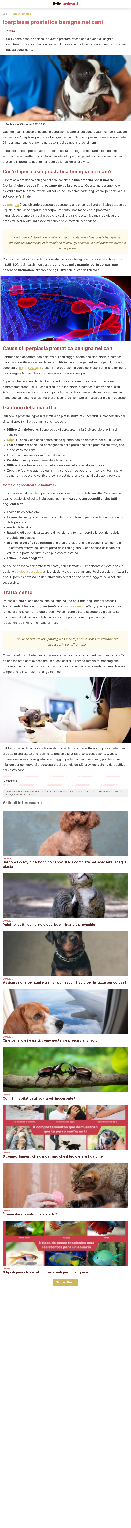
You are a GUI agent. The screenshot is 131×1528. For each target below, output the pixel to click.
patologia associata (28, 571)
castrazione (72, 606)
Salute (6, 14)
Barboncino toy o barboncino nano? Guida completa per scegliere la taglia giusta (65, 864)
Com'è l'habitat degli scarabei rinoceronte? (39, 1098)
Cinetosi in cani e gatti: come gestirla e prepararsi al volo (50, 1040)
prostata (13, 204)
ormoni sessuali (30, 367)
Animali (7, 858)
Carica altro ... (65, 1282)
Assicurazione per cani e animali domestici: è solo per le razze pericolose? (64, 982)
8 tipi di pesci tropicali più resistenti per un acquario (46, 1272)
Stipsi (11, 440)
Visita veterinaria (22, 14)
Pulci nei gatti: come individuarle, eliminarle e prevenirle (49, 924)
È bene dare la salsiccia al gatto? (30, 1214)
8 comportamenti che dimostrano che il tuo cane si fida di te (53, 1156)
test (37, 493)
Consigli (8, 921)
